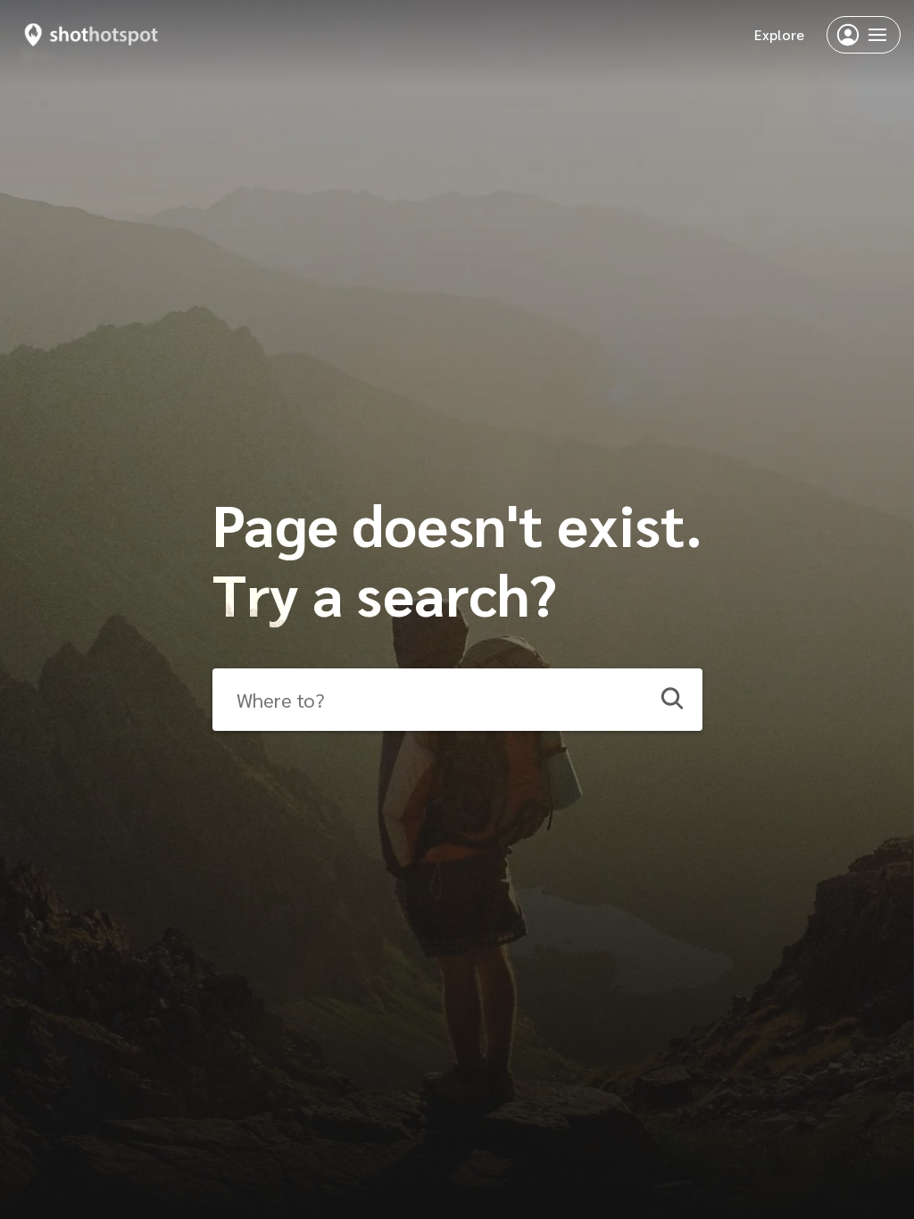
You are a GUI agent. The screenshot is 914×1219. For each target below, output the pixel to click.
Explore (779, 34)
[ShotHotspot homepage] (91, 34)
